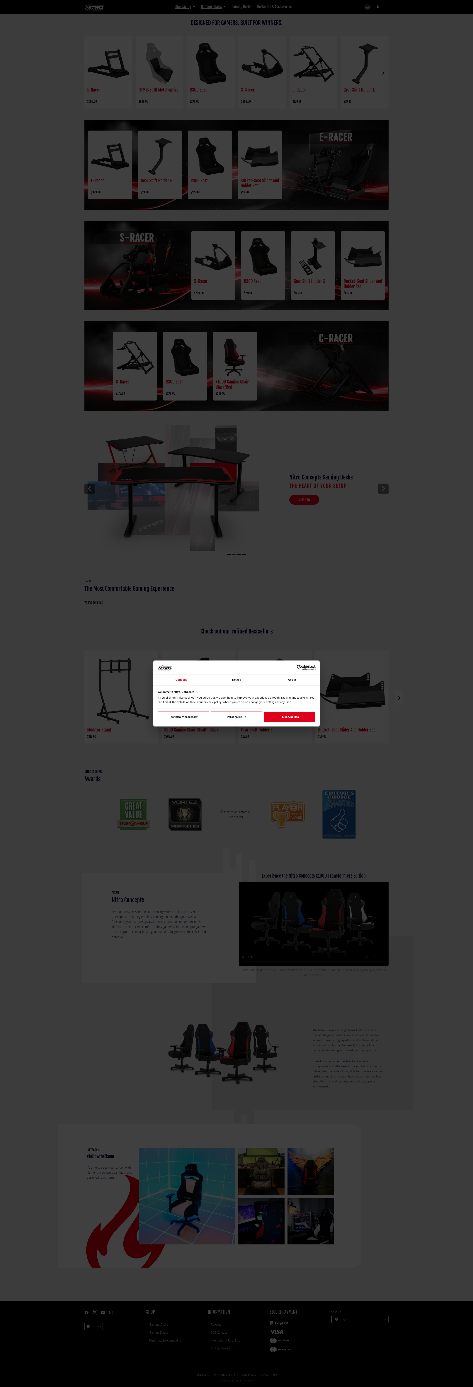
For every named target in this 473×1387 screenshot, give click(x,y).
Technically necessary (183, 716)
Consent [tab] (181, 679)
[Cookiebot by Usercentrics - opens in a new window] (299, 667)
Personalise (234, 716)
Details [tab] (236, 679)
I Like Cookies (290, 716)
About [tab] (292, 679)
